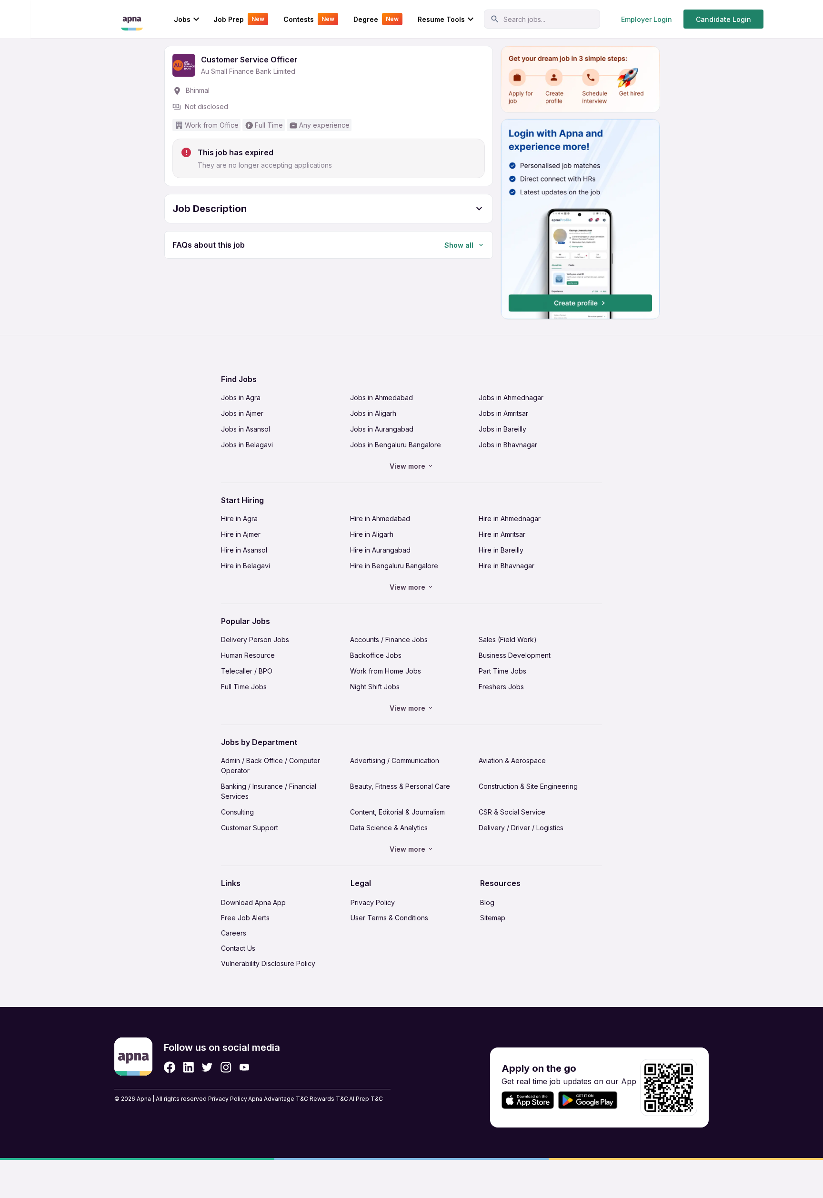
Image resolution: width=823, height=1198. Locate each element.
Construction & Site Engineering (528, 786)
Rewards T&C (329, 1098)
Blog (487, 902)
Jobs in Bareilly (502, 429)
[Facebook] (169, 1067)
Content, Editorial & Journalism (397, 812)
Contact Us (238, 948)
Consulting (237, 812)
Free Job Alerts (245, 918)
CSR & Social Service (512, 812)
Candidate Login (723, 19)
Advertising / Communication (394, 760)
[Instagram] (226, 1067)
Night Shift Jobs (375, 687)
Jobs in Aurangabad (381, 429)
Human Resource (248, 655)
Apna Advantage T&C (278, 1098)
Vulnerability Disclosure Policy (268, 963)
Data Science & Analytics (389, 828)
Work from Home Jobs (385, 671)
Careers (233, 933)
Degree (376, 19)
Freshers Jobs (501, 687)
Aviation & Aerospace (512, 760)
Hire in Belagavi (245, 566)
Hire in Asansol (244, 550)
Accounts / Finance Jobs (389, 639)
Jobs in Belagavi (247, 445)
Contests (308, 19)
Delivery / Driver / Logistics (521, 828)
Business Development (515, 655)
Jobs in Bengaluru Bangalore (395, 445)
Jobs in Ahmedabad (381, 397)
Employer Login (646, 19)
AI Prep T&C (366, 1098)
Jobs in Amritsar (503, 413)
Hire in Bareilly (501, 550)
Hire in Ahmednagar (510, 518)
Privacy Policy (373, 902)
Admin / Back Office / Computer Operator (270, 765)
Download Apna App (253, 902)
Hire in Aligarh (371, 534)
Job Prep (238, 19)
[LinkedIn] (188, 1067)
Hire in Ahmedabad (380, 518)
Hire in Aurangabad (380, 550)
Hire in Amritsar (502, 534)
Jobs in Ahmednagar (511, 397)
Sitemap (492, 918)
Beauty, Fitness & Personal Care (400, 786)
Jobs (182, 19)
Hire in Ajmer (241, 534)
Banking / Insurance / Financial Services (268, 791)
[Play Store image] (591, 1100)
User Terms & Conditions (389, 918)
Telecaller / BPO (246, 671)
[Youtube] (244, 1067)
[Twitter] (207, 1067)
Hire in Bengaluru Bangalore (394, 566)
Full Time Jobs (244, 687)
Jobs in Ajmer (242, 413)
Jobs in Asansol (245, 429)
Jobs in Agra (241, 397)
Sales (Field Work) (508, 639)
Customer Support (249, 828)
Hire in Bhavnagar (506, 566)
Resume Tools (441, 19)
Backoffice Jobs (375, 655)
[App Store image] (528, 1100)
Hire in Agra (239, 518)
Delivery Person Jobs (255, 639)
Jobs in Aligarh (373, 413)
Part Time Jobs (502, 671)
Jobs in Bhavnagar (508, 445)
